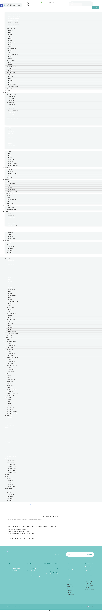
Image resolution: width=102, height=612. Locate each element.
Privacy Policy (71, 576)
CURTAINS (5, 211)
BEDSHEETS (9, 169)
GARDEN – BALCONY (8, 193)
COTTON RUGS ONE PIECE (13, 110)
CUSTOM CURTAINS (11, 215)
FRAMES (9, 244)
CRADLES (9, 201)
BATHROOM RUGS (11, 238)
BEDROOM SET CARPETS (12, 86)
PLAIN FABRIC (11, 223)
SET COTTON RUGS (11, 94)
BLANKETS (10, 171)
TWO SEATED (11, 98)
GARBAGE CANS (10, 148)
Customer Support (89, 563)
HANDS (10, 157)
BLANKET (9, 181)
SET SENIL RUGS (10, 102)
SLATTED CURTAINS (11, 209)
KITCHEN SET (10, 140)
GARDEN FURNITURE (12, 199)
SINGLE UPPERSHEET (13, 27)
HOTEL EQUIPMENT (7, 231)
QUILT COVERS (10, 177)
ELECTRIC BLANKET (11, 72)
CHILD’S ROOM (6, 167)
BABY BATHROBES (11, 189)
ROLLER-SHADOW (7, 205)
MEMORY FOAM (12, 84)
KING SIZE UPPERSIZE (13, 22)
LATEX (9, 82)
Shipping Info (88, 566)
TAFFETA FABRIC (12, 221)
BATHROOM (6, 150)
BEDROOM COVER (11, 42)
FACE (9, 155)
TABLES (8, 195)
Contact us (70, 566)
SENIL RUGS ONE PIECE (12, 118)
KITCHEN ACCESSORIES (12, 146)
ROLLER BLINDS (10, 207)
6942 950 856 (17, 5)
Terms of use (71, 570)
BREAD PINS (10, 144)
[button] (51, 256)
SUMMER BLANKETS (11, 66)
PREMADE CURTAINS (12, 213)
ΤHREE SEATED (11, 120)
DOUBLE (10, 32)
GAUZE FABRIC (11, 217)
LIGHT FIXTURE (10, 451)
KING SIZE (10, 30)
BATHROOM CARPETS (12, 163)
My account (71, 579)
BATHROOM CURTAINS (12, 165)
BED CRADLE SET (11, 183)
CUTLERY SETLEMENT (12, 142)
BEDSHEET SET (10, 13)
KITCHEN (5, 126)
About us (70, 563)
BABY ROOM (6, 179)
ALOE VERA (10, 80)
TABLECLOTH (10, 138)
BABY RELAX (10, 187)
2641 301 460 (10, 5)
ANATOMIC (11, 76)
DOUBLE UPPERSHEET (13, 25)
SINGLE (10, 34)
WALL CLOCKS (10, 248)
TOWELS (9, 128)
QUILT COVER (10, 88)
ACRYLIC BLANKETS (11, 48)
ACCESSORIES (10, 250)
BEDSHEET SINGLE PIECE (12, 21)
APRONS (9, 130)
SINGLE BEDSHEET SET (13, 19)
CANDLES (9, 242)
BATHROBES (10, 161)
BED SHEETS (10, 232)
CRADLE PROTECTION (12, 439)
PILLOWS (9, 74)
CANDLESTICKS (10, 246)
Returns (87, 573)
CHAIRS (8, 197)
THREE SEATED (11, 96)
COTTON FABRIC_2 (12, 225)
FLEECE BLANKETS (11, 60)
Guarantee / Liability (89, 576)
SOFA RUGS (5, 92)
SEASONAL (9, 252)
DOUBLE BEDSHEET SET (14, 17)
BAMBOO (10, 78)
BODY (9, 153)
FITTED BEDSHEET (11, 28)
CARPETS (7, 474)
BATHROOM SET (11, 159)
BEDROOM (5, 11)
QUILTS (8, 36)
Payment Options (89, 570)
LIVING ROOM (8, 337)
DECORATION (6, 240)
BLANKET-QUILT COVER (12, 54)
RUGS (6, 476)
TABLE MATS (10, 134)
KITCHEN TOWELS (11, 132)
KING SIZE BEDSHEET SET (14, 15)
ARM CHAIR (11, 100)
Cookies (70, 573)
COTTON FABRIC (12, 219)
